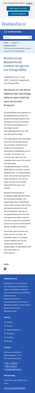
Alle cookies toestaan (18, 8)
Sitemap (9, 337)
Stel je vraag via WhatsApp (14, 388)
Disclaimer (10, 333)
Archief (9, 341)
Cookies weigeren (18, 14)
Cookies (29, 3)
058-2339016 (11, 366)
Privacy (9, 326)
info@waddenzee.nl (13, 369)
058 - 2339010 (11, 363)
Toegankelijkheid (13, 330)
